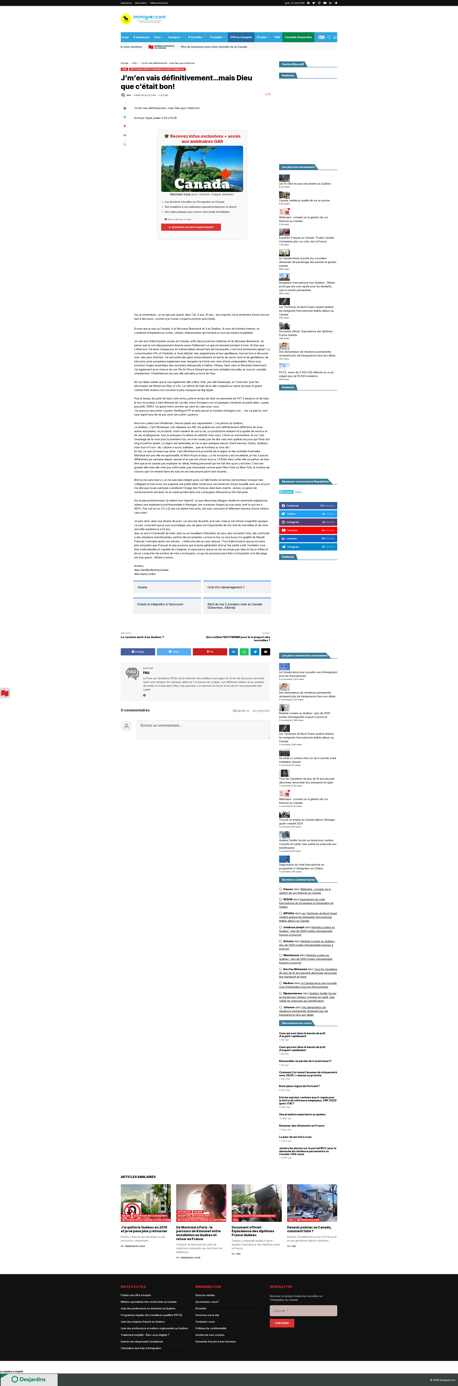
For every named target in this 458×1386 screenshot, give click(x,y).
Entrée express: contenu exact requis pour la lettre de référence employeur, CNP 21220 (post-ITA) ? (308, 1100)
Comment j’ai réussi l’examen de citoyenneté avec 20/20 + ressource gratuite (308, 1074)
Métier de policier (308, 1220)
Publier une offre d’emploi (136, 1295)
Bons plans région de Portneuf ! (299, 1086)
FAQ (134, 63)
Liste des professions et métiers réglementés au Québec (154, 1328)
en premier (261, 711)
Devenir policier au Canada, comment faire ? (309, 1229)
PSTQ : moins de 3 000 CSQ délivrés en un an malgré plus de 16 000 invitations (306, 374)
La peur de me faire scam (295, 1137)
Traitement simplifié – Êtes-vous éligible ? (145, 1334)
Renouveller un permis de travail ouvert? (305, 1061)
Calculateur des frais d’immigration (141, 1348)
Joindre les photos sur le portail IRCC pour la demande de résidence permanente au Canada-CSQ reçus (307, 1151)
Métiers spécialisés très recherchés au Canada (148, 1301)
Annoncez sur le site (207, 1315)
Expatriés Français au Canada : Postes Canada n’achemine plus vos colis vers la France (306, 239)
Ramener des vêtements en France (301, 1125)
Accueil (124, 63)
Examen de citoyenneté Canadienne (142, 1341)
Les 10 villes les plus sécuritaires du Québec (305, 183)
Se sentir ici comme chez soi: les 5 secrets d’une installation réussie (307, 760)
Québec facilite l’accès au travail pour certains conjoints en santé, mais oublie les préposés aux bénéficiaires (308, 844)
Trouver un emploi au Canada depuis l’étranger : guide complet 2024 (307, 821)
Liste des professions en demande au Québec (148, 1308)
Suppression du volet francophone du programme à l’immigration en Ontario (301, 866)
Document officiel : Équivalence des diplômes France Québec (306, 333)
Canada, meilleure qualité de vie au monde (304, 200)
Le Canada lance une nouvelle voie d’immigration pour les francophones (308, 674)
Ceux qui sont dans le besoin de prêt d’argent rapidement (302, 1035)
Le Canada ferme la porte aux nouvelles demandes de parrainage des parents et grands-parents (308, 262)
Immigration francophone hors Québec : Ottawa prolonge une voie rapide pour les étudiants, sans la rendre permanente (307, 286)
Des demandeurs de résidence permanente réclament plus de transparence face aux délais (307, 353)
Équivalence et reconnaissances (254, 1215)
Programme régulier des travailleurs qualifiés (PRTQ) (151, 1315)
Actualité (184, 1211)
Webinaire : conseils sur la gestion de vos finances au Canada (303, 219)
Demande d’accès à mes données (215, 1341)
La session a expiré (11, 1371)
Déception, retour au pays (150, 1215)
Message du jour (135, 1246)
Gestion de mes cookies (209, 1334)
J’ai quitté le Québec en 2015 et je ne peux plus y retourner (144, 1229)
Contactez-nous (205, 1321)
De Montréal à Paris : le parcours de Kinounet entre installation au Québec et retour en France (198, 1233)
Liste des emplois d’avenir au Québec (143, 1321)
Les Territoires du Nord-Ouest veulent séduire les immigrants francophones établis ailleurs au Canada (306, 310)
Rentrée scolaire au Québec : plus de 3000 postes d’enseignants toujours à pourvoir (304, 715)
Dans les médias (205, 1295)
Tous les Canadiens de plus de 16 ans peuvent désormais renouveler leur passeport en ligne (306, 780)
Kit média (200, 1308)
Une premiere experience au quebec (302, 1114)
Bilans (126, 1215)
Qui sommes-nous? (207, 1301)
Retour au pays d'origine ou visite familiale (157, 69)
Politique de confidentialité (210, 1328)
